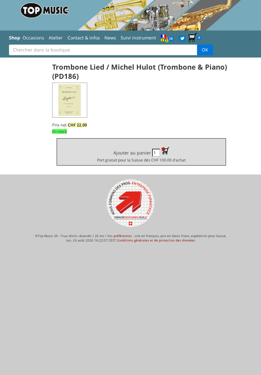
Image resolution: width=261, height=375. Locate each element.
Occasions (33, 38)
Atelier (56, 38)
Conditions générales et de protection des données (156, 240)
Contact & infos (83, 38)
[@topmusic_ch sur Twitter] (182, 38)
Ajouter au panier (141, 156)
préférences (123, 236)
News (110, 38)
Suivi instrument (138, 38)
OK (205, 50)
